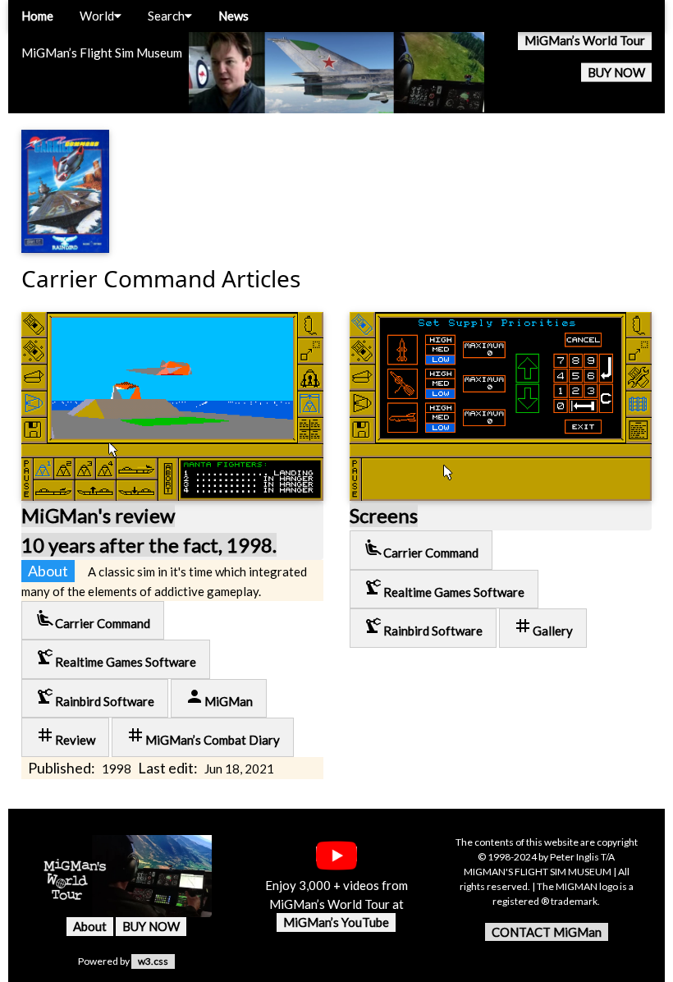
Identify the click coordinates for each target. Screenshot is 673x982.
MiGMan (219, 697)
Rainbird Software (94, 697)
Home (37, 15)
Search (166, 15)
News (233, 15)
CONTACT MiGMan (547, 932)
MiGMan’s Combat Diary (203, 736)
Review (65, 736)
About (90, 926)
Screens (384, 515)
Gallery (543, 627)
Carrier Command (92, 619)
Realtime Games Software (115, 658)
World (97, 15)
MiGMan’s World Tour (584, 40)
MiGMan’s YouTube (336, 922)
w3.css (153, 961)
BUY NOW (616, 72)
